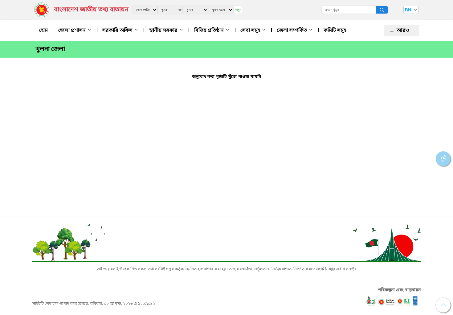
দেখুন (238, 9)
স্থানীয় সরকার (164, 30)
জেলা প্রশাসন (72, 30)
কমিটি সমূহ (335, 30)
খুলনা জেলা (50, 49)
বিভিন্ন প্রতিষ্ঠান (209, 30)
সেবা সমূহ (250, 30)
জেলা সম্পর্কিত (292, 30)
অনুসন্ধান (382, 10)
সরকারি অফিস (118, 30)
